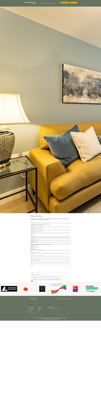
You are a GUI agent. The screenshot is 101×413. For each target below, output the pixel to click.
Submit (32, 281)
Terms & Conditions (50, 279)
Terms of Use (45, 315)
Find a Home (42, 3)
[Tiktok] (61, 309)
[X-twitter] (63, 307)
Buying (46, 3)
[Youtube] (68, 307)
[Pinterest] (70, 307)
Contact (59, 3)
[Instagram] (66, 307)
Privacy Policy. (57, 279)
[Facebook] (61, 307)
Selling (48, 3)
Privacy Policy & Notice (50, 315)
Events (56, 3)
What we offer (52, 3)
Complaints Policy (55, 315)
